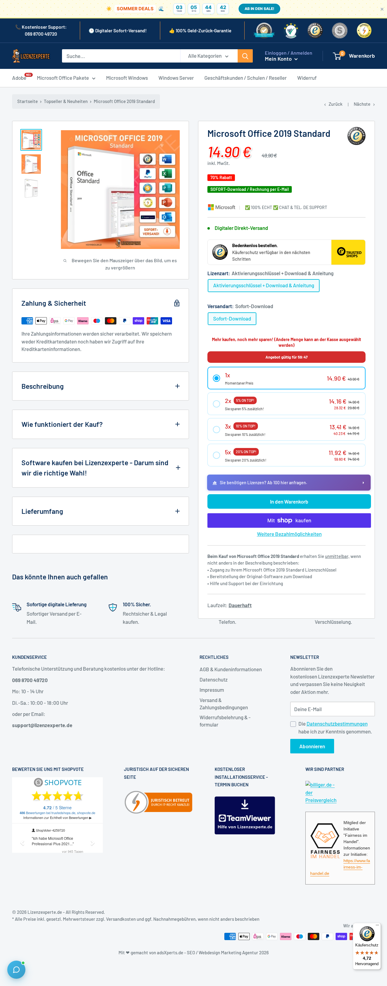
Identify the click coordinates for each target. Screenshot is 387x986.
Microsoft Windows (127, 78)
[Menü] (377, 926)
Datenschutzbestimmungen (337, 723)
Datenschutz (214, 679)
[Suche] (245, 56)
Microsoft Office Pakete (63, 78)
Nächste (362, 104)
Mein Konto (279, 58)
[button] (286, 378)
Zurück (336, 104)
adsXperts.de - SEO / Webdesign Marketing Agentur (208, 952)
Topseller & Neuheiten (66, 101)
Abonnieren (312, 746)
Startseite (27, 101)
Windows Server (176, 78)
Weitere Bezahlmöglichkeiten (289, 534)
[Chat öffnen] (16, 970)
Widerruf (307, 78)
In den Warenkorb (289, 501)
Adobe (19, 77)
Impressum (212, 690)
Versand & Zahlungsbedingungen (224, 703)
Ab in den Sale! (259, 8)
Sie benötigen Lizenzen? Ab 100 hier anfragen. (263, 482)
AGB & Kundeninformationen (231, 669)
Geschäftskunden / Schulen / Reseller (245, 78)
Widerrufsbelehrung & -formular (225, 720)
